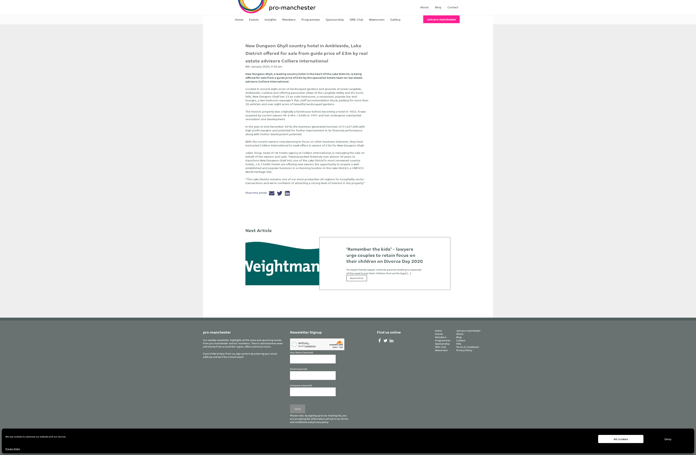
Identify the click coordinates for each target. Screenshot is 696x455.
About (424, 7)
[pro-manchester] (266, 7)
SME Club (356, 19)
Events (254, 19)
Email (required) (298, 368)
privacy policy (320, 422)
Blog (438, 7)
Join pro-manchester (441, 19)
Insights (270, 19)
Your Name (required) (301, 352)
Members (289, 19)
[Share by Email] (272, 194)
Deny (667, 439)
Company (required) (301, 385)
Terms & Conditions (467, 347)
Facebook (379, 340)
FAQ (458, 344)
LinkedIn (391, 340)
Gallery (395, 19)
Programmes (310, 19)
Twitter (385, 340)
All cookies (621, 439)
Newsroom (376, 19)
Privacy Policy (12, 449)
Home (239, 19)
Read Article (356, 278)
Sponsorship (335, 19)
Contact (453, 7)
